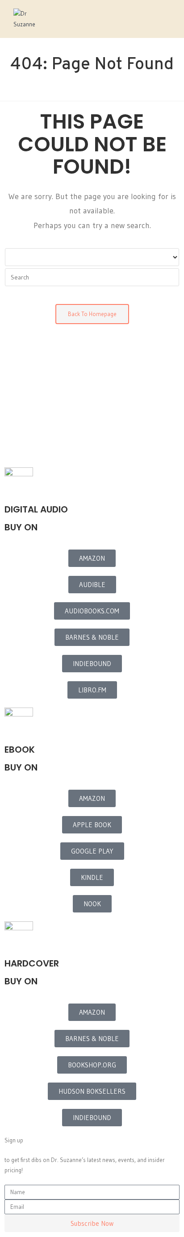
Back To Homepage (92, 313)
